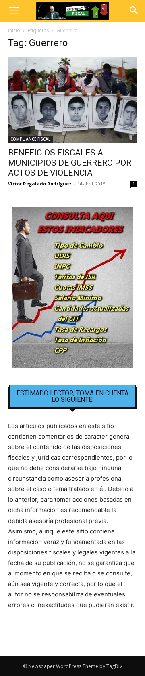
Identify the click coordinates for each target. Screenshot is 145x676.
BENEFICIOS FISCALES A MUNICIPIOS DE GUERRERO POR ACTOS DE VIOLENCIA (69, 163)
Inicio (14, 30)
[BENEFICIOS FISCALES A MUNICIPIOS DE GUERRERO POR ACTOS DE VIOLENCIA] (72, 100)
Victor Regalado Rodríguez (40, 184)
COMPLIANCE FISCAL (30, 139)
